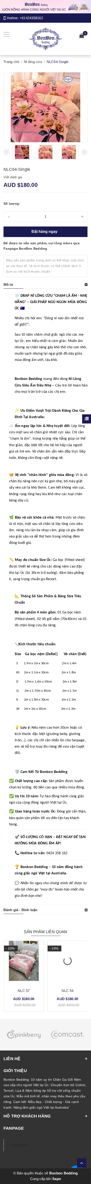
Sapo (56, 1179)
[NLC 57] (24, 962)
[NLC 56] (68, 962)
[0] (81, 36)
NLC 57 (24, 991)
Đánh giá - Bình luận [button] (20, 910)
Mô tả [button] (8, 284)
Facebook (19, 1145)
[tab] (46, 285)
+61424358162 (31, 18)
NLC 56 (68, 991)
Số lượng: (12, 203)
